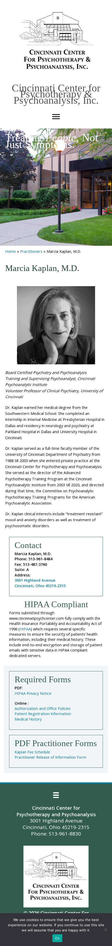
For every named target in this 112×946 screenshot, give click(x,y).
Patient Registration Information (43, 713)
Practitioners (31, 251)
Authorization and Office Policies (43, 708)
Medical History (28, 719)
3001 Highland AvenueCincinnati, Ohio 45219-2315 (40, 583)
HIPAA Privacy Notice (33, 693)
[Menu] (56, 116)
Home (10, 251)
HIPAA (25, 628)
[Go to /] (57, 41)
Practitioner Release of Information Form (50, 757)
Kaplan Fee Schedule (32, 751)
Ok (57, 938)
